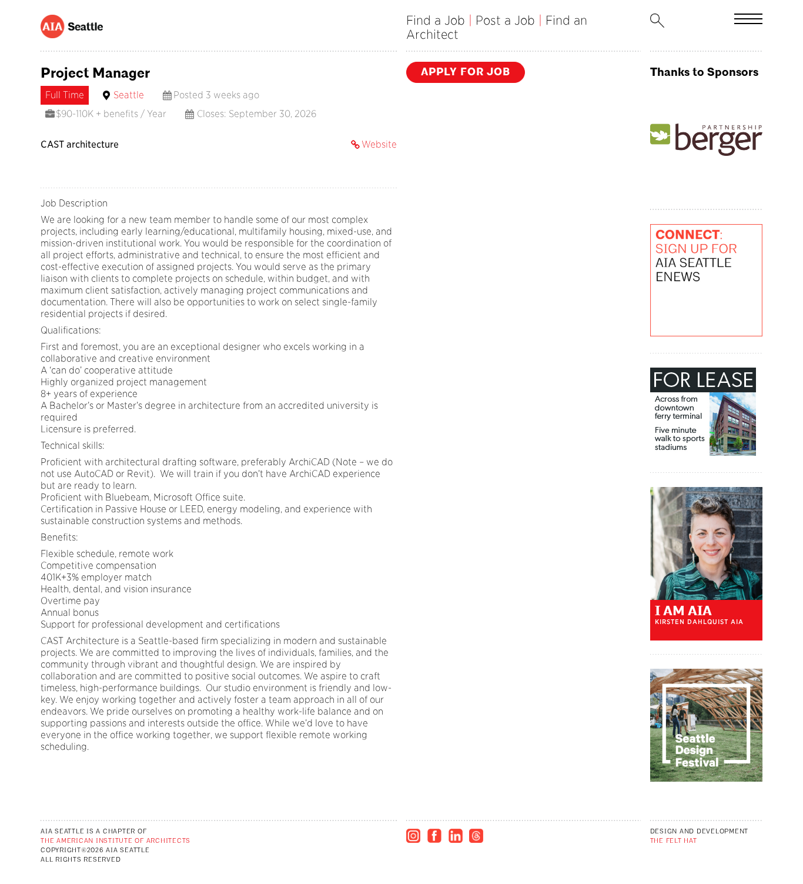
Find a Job (435, 20)
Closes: (211, 113)
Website (379, 144)
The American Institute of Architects (115, 841)
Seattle (128, 95)
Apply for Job (465, 72)
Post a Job (505, 20)
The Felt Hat (673, 841)
